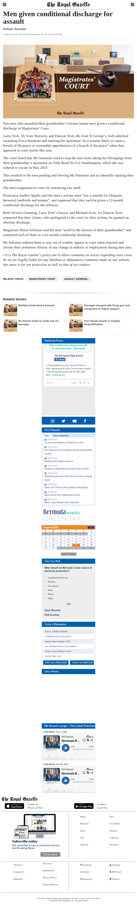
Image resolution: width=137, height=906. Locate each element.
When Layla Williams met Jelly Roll (61, 502)
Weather (113, 830)
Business (84, 823)
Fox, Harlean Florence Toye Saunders (61, 646)
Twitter (85, 871)
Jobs (112, 816)
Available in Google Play (102, 806)
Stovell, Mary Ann (53, 656)
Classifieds (115, 823)
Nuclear (51, 581)
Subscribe (18, 879)
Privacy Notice (50, 877)
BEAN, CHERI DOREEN (56, 631)
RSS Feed (116, 871)
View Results (52, 610)
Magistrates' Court (42, 279)
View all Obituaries (56, 662)
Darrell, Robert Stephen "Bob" (58, 641)
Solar (50, 590)
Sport (82, 830)
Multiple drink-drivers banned (36, 305)
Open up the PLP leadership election (62, 495)
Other (50, 598)
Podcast (115, 879)
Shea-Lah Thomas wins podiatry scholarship (66, 487)
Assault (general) (76, 279)
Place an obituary (82, 662)
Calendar (114, 837)
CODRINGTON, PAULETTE (58, 636)
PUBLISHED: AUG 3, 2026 (55, 731)
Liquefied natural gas (58, 577)
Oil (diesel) (53, 585)
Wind (50, 594)
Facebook (87, 864)
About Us (18, 864)
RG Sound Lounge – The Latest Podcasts (69, 725)
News (82, 816)
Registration (49, 870)
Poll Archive (51, 614)
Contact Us (19, 871)
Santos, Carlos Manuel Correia (58, 651)
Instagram (87, 879)
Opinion (84, 844)
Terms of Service (51, 884)
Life (82, 837)
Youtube (115, 864)
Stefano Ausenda (14, 29)
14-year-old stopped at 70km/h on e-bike (64, 442)
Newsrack (114, 844)
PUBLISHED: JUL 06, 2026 (56, 764)
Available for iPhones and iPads (35, 806)
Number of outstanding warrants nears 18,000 (66, 469)
